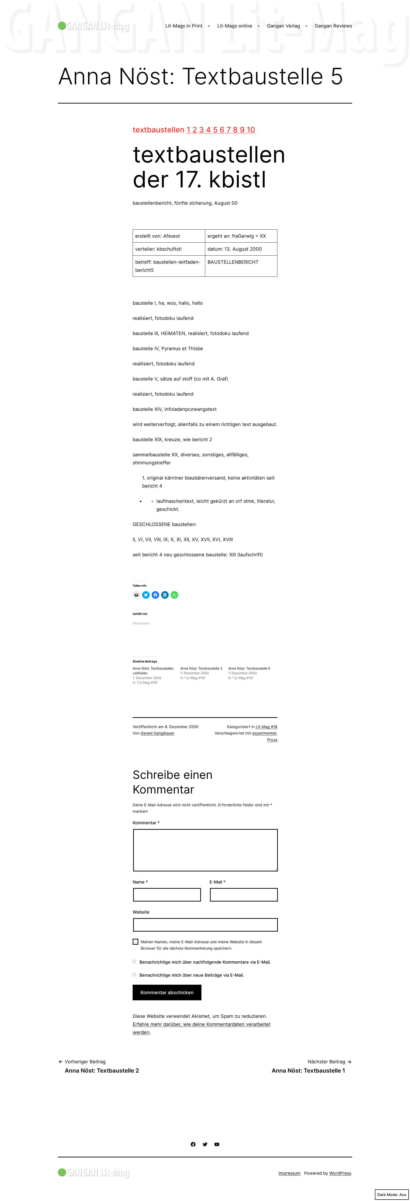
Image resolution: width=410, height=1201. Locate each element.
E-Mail (217, 881)
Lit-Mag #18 (266, 726)
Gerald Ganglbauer (157, 733)
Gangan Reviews (333, 26)
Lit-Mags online (234, 26)
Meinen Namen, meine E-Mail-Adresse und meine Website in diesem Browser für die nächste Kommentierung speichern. (201, 945)
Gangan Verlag (283, 26)
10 (251, 129)
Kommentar (146, 822)
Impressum (290, 1173)
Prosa (272, 739)
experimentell (264, 733)
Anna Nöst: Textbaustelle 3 (201, 668)
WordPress (340, 1173)
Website (141, 912)
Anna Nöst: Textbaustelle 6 (249, 668)
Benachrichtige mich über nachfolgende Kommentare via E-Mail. (205, 962)
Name (140, 881)
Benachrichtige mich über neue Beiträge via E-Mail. (192, 975)
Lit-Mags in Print (183, 26)
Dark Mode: (387, 1194)
